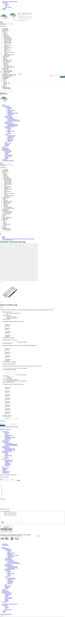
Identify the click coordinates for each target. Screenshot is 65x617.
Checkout (7, 4)
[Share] (3, 615)
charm (44, 501)
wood (60, 506)
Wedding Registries (6, 496)
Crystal (33, 502)
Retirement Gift (61, 504)
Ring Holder (2, 506)
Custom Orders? (8, 160)
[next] (63, 1)
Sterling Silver (35, 506)
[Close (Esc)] (4, 615)
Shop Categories (6, 106)
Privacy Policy (25, 535)
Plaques (6, 157)
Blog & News (5, 148)
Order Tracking (8, 7)
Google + (13, 426)
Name (2, 512)
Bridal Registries (6, 149)
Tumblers (9, 133)
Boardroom (7, 152)
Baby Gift (24, 501)
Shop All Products (6, 471)
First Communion (42, 502)
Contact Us (5, 159)
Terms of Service (33, 535)
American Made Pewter (10, 501)
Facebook (2, 426)
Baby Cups (10, 108)
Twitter (5, 426)
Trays (9, 132)
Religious (50, 504)
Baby (15, 501)
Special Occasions (14, 506)
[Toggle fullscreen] (1, 615)
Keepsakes (10, 111)
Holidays (7, 145)
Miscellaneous (5, 483)
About (4, 147)
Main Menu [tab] (5, 544)
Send (2, 522)
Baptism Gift (36, 501)
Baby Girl (28, 501)
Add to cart (62, 76)
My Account (5, 2)
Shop (6, 3)
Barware (9, 128)
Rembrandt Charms (9, 123)
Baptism (32, 501)
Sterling (23, 506)
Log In (4, 9)
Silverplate (6, 506)
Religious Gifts (8, 122)
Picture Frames (11, 114)
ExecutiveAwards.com (7, 150)
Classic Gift (17, 502)
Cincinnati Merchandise (10, 126)
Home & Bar (7, 127)
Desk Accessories (8, 156)
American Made (2, 501)
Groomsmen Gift (5, 504)
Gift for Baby (58, 503)
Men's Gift (33, 504)
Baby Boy (19, 501)
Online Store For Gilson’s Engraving (10, 1)
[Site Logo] (16, 20)
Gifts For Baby (8, 107)
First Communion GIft (50, 502)
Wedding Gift (56, 506)
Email (16, 426)
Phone (2, 515)
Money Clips (10, 140)
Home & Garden (11, 131)
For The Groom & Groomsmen (14, 120)
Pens (6, 142)
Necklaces (10, 141)
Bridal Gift (41, 501)
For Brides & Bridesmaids (13, 119)
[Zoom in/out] (0, 615)
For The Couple (11, 118)
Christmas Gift (54, 501)
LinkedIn (9, 426)
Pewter (42, 504)
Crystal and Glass (8, 154)
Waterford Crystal (49, 506)
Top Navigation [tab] (6, 545)
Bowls (9, 129)
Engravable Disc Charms (13, 125)
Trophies (7, 158)
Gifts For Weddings (9, 117)
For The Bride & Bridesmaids (11, 444)
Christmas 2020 (48, 501)
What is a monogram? (31, 345)
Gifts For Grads (8, 116)
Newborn (37, 504)
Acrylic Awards (8, 151)
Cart (6, 6)
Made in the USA (27, 504)
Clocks (6, 153)
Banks (9, 109)
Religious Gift (55, 504)
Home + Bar (5, 494)
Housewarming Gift (12, 504)
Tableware (10, 115)
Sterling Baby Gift (28, 506)
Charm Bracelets (11, 136)
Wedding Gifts (5, 441)
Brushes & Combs (11, 110)
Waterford (7, 144)
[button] (1, 21)
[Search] (0, 92)
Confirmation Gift (28, 502)
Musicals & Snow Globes (13, 112)
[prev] (61, 1)
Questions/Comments (5, 520)
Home (4, 104)
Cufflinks (9, 137)
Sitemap (4, 8)
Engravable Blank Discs (12, 124)
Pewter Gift (46, 504)
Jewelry (6, 134)
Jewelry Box (21, 504)
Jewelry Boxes (11, 139)
